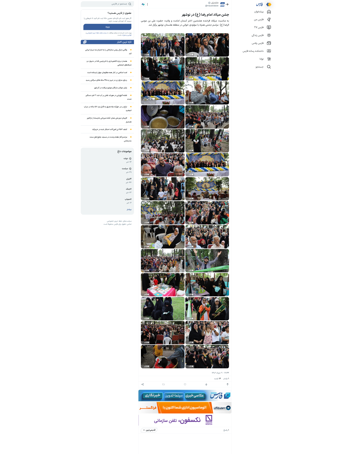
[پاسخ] (185, 384)
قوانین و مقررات (126, 35)
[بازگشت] (227, 4)
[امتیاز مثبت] (227, 384)
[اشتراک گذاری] (142, 384)
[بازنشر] (163, 384)
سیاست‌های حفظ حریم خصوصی (97, 33)
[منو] (147, 4)
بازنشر (226, 378)
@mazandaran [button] (211, 5)
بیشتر (129, 209)
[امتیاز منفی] (206, 384)
